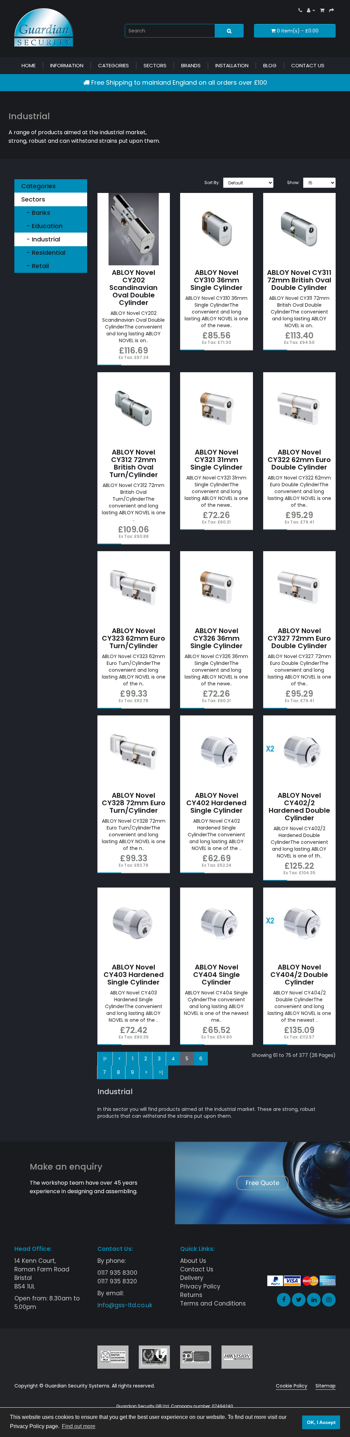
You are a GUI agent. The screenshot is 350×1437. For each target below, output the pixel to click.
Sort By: (212, 182)
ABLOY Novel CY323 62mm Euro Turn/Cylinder (133, 638)
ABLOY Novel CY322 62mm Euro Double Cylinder (299, 459)
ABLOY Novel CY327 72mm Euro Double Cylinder (299, 638)
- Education (42, 226)
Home (29, 65)
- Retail (35, 266)
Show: (293, 182)
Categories (113, 65)
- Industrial (40, 239)
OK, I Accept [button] (321, 1422)
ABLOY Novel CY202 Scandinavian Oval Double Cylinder (133, 287)
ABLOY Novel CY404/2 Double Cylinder (299, 974)
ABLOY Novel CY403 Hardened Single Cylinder (134, 974)
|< (105, 1058)
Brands (191, 65)
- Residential (43, 252)
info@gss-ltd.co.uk (124, 1305)
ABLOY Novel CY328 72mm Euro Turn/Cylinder (133, 803)
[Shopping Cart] (322, 10)
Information (66, 65)
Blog (270, 65)
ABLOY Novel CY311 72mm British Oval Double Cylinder (299, 280)
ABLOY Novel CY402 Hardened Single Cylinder (216, 803)
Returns (191, 1295)
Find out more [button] (78, 1426)
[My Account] (311, 10)
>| (161, 1072)
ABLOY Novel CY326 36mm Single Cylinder (216, 638)
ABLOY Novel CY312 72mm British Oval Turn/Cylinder (133, 463)
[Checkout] (331, 10)
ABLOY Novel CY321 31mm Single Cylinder (216, 459)
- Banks (35, 212)
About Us (193, 1261)
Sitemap (325, 1385)
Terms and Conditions (213, 1303)
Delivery (191, 1278)
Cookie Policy (291, 1385)
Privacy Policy (200, 1286)
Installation (231, 65)
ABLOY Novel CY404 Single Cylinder (216, 974)
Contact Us (307, 65)
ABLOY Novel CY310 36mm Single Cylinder (216, 280)
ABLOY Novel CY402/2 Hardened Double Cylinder (299, 807)
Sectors (155, 65)
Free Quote (262, 1182)
